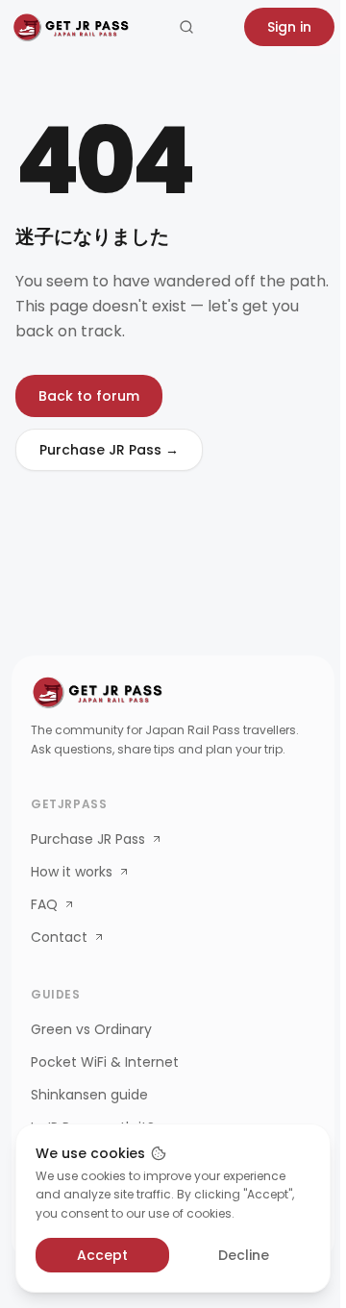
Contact (59, 937)
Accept (102, 1255)
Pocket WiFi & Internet (105, 1062)
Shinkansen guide (89, 1094)
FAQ (44, 904)
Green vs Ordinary (91, 1029)
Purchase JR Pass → (109, 449)
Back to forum (88, 396)
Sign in (289, 27)
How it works (71, 871)
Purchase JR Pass (88, 839)
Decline (243, 1255)
